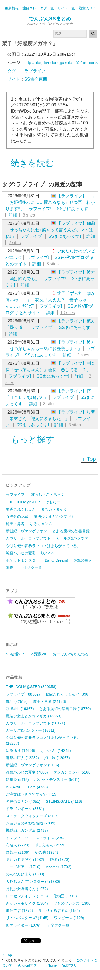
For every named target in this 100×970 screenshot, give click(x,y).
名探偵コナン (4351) (23, 801)
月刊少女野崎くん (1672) (27, 889)
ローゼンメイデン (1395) (27, 896)
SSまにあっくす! (73, 208)
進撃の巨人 (82, 560)
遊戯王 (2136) (17, 852)
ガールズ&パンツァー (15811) (31, 730)
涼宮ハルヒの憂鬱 (21, 553)
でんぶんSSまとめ (50, 18)
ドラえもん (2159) (50, 845)
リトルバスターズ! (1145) (27, 918)
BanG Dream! (56, 560)
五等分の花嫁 (17, 516)
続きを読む (32, 163)
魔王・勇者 (15, 524)
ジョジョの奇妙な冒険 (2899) (30, 823)
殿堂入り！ (87, 8)
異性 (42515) (17, 701)
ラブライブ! (40, 208)
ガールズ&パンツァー (74, 538)
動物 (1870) (59, 859)
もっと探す (32, 439)
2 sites (15, 242)
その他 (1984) (46, 852)
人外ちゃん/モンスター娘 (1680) (33, 881)
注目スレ (29, 8)
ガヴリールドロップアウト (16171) (35, 723)
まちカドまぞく (54, 509)
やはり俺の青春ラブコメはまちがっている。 (43, 546)
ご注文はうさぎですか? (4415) (32, 794)
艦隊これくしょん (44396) (67, 694)
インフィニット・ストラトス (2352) (36, 838)
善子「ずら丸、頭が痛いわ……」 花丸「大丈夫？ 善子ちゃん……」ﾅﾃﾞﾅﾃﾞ (50, 300)
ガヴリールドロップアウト (28, 538)
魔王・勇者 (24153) (49, 701)
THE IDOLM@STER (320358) (31, 687)
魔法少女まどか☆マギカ (54, 516)
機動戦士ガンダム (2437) (27, 830)
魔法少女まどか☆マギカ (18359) (33, 716)
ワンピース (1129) (69, 918)
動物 (9, 567)
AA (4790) (14, 787)
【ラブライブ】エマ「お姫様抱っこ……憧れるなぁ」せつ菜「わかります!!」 (50, 202)
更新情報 (12, 8)
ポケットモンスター (22, 560)
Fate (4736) (38, 787)
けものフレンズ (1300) (72, 903)
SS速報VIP (15, 654)
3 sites (29, 215)
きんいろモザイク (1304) (27, 903)
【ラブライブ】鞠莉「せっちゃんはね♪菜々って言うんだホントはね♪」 (50, 230)
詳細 (13, 215)
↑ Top (89, 459)
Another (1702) (58, 867)
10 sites (67, 312)
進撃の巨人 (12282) (22, 758)
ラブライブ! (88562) (23, 694)
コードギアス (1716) (23, 867)
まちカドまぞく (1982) (25, 859)
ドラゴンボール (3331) (25, 809)
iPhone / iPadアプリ (61, 965)
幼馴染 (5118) (17, 779)
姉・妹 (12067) (57, 758)
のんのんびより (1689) (25, 874)
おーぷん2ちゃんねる (71, 654)
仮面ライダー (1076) (23, 925)
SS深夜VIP (38, 654)
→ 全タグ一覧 (30, 567)
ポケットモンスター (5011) (56, 779)
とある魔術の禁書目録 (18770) (65, 709)
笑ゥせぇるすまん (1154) (59, 910)
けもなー (52, 502)
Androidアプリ (29, 965)
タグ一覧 (47, 8)
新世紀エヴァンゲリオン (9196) (32, 765)
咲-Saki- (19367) (20, 709)
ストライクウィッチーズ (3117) (32, 816)
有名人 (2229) (17, 845)
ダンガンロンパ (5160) (72, 772)
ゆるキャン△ (41, 524)
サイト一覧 (66, 8)
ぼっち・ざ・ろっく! (48, 494)
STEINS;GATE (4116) (64, 801)
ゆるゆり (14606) (20, 750)
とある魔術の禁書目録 (71, 531)
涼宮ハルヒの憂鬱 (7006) (27, 772)
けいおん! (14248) (56, 750)
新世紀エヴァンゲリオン (26, 531)
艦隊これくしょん (21, 509)
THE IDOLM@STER (23, 502)
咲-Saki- (48, 553)
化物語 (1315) (65, 896)
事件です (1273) (19, 910)
